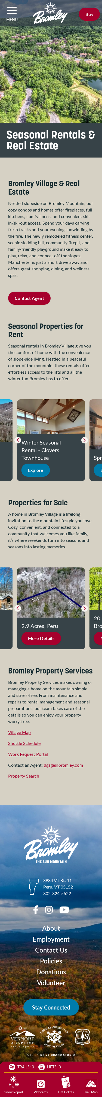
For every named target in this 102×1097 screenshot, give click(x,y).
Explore (36, 470)
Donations (51, 971)
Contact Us (51, 949)
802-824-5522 (57, 893)
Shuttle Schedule (24, 743)
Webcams (41, 1092)
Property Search (23, 776)
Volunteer (51, 982)
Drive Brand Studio (57, 1055)
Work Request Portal (28, 754)
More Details (41, 638)
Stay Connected (51, 1007)
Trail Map (91, 1092)
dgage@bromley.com (63, 765)
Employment (51, 939)
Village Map (19, 732)
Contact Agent (29, 298)
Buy (89, 14)
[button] (11, 10)
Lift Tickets (66, 1092)
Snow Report (13, 1092)
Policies (51, 960)
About (51, 928)
